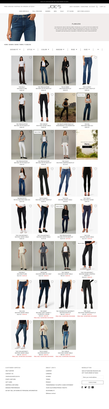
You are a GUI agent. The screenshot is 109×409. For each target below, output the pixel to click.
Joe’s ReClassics (83, 11)
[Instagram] (89, 387)
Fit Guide (70, 11)
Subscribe (84, 6)
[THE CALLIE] (65, 145)
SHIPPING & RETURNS (12, 385)
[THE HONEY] (43, 295)
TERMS (48, 379)
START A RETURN (11, 379)
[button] (15, 49)
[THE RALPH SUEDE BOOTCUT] (65, 107)
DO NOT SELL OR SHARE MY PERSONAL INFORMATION (21, 390)
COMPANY (49, 371)
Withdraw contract (51, 393)
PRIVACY (48, 382)
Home (6, 44)
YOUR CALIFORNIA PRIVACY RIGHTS (56, 387)
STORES (48, 376)
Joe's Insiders (74, 6)
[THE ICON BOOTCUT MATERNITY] (65, 295)
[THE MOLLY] (22, 70)
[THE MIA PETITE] (22, 182)
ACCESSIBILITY (50, 390)
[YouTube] (93, 387)
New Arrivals (24, 11)
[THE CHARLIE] (43, 107)
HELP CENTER (10, 371)
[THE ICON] (65, 182)
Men (55, 11)
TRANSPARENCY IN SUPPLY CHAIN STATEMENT (59, 385)
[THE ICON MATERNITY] (22, 219)
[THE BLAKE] (43, 256)
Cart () (103, 6)
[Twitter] (86, 387)
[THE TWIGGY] (87, 182)
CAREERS (49, 373)
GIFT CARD (9, 382)
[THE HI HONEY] (65, 70)
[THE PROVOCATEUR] (43, 70)
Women (47, 11)
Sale (62, 11)
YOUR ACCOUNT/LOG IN (13, 376)
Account (92, 6)
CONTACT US (9, 373)
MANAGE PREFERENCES (13, 387)
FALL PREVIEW (37, 11)
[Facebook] (82, 387)
